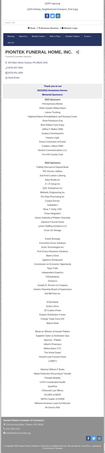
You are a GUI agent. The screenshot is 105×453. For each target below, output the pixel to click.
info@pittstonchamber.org (18, 433)
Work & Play (55, 36)
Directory (11, 36)
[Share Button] (77, 52)
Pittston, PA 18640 (24, 424)
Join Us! (11, 43)
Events (87, 36)
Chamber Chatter (72, 36)
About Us (22, 36)
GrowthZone (86, 446)
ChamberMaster (48, 448)
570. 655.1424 (12, 429)
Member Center (38, 36)
